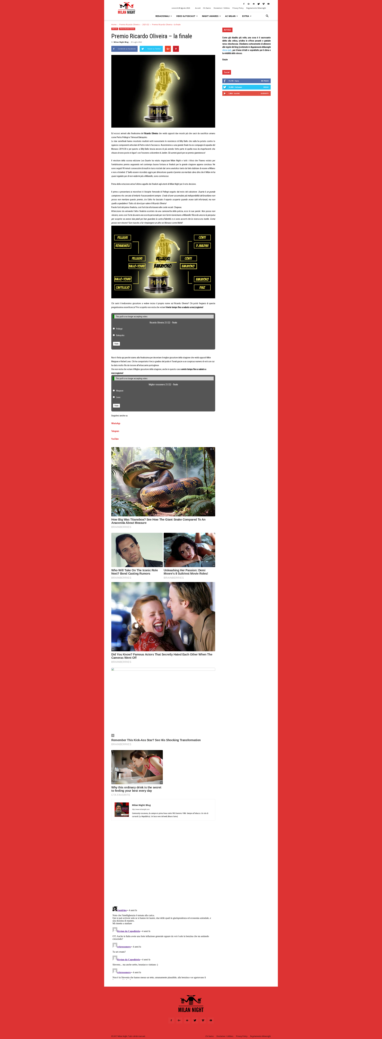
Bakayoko (120, 335)
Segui (266, 87)
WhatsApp (115, 423)
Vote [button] (116, 344)
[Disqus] (163, 865)
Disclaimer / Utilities (222, 8)
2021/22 (145, 24)
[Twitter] (258, 4)
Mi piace (265, 81)
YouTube (115, 439)
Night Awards (210, 16)
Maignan (119, 391)
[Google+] (249, 4)
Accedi (198, 8)
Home (114, 24)
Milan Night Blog (121, 42)
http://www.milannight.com (140, 809)
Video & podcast (185, 16)
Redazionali (162, 16)
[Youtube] (268, 4)
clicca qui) (226, 50)
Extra (245, 16)
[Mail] (253, 4)
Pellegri (119, 329)
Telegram (115, 431)
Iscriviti (265, 93)
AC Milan (230, 16)
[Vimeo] (263, 4)
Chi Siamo (207, 8)
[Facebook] (244, 4)
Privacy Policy (238, 8)
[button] (267, 16)
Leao (118, 397)
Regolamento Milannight (256, 8)
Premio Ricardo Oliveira (129, 24)
